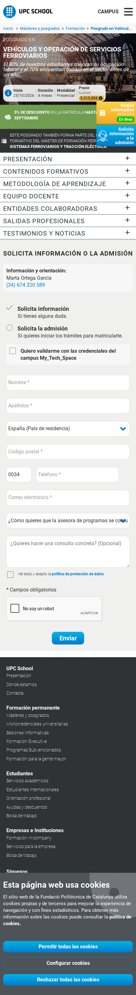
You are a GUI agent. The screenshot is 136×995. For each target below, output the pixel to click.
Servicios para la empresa (30, 846)
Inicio (8, 28)
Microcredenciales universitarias (37, 723)
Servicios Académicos (27, 780)
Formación (76, 28)
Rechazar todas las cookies (68, 980)
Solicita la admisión (42, 328)
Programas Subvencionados (33, 749)
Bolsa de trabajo (21, 815)
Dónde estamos (21, 684)
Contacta (14, 693)
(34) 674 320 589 (25, 285)
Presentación (18, 675)
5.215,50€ (89, 98)
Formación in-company (29, 837)
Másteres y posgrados (40, 28)
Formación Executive (26, 741)
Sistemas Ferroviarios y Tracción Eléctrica (58, 146)
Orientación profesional (28, 798)
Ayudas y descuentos (26, 807)
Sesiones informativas (27, 732)
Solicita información (43, 308)
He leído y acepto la (34, 574)
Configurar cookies (68, 963)
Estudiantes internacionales (32, 789)
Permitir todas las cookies (68, 947)
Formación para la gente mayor (36, 758)
